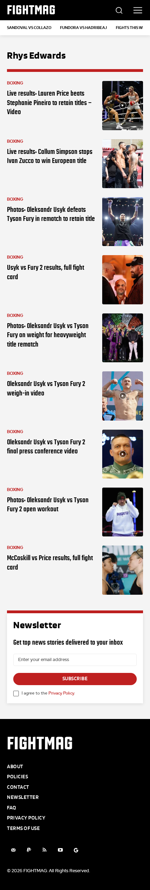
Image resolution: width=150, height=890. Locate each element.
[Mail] (13, 850)
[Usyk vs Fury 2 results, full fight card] (122, 279)
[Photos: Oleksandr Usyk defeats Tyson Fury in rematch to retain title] (122, 221)
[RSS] (44, 850)
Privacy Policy (61, 693)
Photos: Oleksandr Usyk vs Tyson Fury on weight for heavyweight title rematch (48, 335)
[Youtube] (60, 850)
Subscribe (75, 679)
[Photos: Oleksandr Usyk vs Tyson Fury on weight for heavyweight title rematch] (122, 337)
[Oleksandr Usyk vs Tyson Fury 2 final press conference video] (122, 454)
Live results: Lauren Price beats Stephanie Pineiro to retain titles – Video (49, 102)
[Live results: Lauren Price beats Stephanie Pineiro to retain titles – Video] (122, 105)
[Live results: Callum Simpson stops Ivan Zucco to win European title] (122, 163)
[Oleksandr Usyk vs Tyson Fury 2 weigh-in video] (122, 395)
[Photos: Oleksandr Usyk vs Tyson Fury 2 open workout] (122, 512)
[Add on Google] (76, 850)
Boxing (15, 83)
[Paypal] (29, 850)
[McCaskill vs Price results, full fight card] (122, 570)
